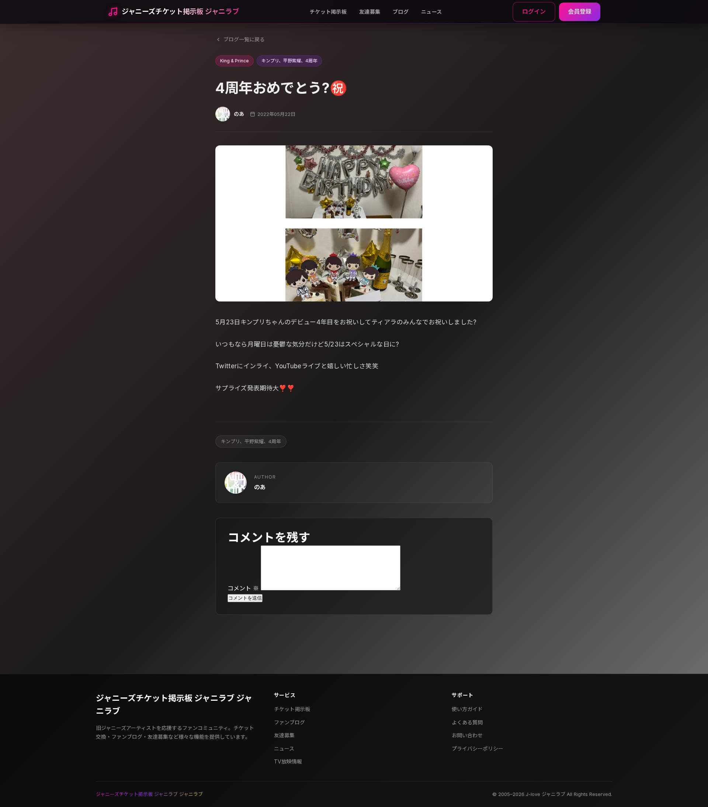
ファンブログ (289, 722)
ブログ (401, 11)
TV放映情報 (288, 761)
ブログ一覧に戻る (244, 39)
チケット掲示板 (328, 11)
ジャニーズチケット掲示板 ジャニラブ (180, 11)
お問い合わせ (467, 735)
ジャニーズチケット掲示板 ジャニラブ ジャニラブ (174, 704)
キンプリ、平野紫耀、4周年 (251, 441)
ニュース (431, 11)
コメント (243, 588)
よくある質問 (467, 722)
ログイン (534, 11)
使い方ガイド (467, 709)
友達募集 (369, 11)
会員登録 (579, 11)
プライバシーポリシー (477, 748)
